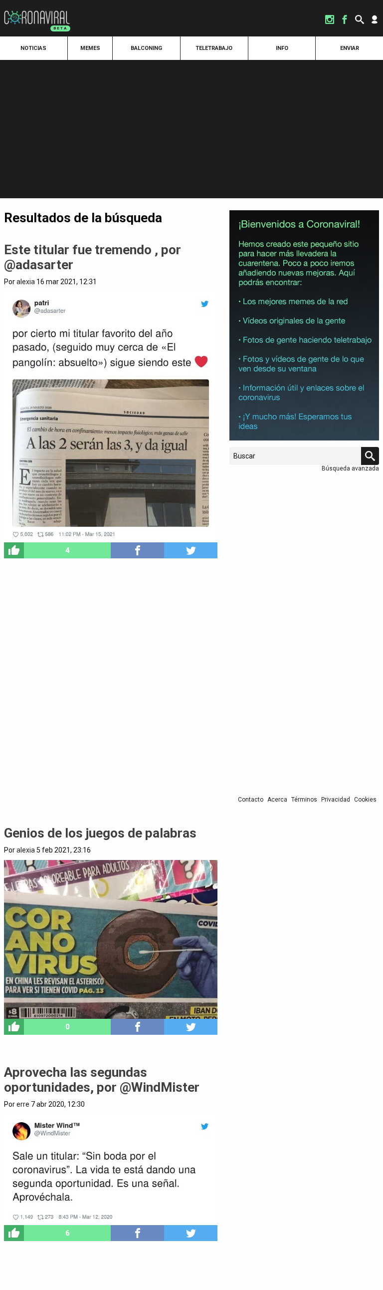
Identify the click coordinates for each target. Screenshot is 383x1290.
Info (282, 48)
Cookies (365, 799)
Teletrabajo (213, 48)
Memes (90, 48)
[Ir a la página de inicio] (37, 11)
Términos (304, 799)
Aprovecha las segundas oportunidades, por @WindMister (101, 1080)
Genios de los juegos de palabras (100, 833)
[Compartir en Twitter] (190, 550)
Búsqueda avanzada (350, 468)
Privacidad (335, 799)
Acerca (277, 799)
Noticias (33, 48)
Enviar (349, 48)
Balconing (146, 48)
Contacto (250, 799)
